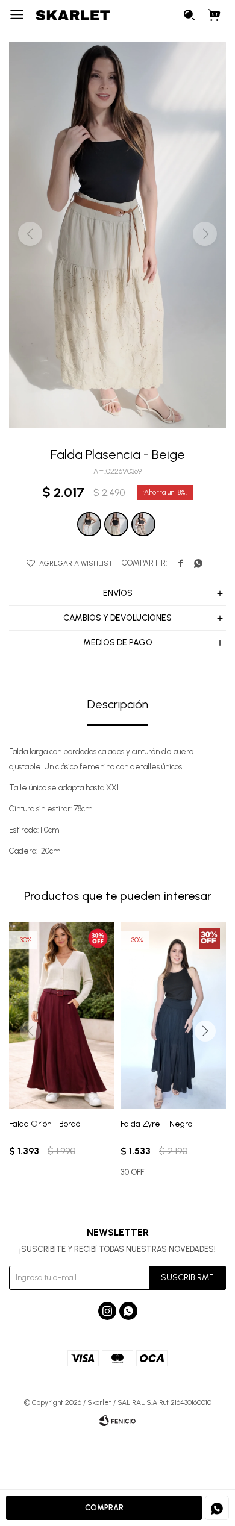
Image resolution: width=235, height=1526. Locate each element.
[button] (190, 15)
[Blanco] (89, 524)
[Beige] (116, 524)
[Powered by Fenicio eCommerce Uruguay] (117, 1421)
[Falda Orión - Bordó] (61, 1015)
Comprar (104, 1507)
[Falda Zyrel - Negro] (173, 1015)
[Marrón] (143, 524)
